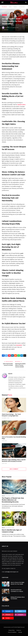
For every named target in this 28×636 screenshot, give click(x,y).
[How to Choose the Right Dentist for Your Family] (5, 584)
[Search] (26, 2)
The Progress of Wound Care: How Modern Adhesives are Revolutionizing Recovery (13, 500)
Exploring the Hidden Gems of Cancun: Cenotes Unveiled (20, 365)
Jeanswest (19, 345)
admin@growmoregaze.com (11, 571)
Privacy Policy (12, 630)
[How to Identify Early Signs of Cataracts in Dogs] (14, 518)
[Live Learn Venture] (14, 2)
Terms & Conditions (12, 632)
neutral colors (21, 104)
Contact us (18, 630)
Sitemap (20, 632)
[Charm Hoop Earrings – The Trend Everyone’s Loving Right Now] (14, 405)
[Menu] (2, 2)
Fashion (4, 15)
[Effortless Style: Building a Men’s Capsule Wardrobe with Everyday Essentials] (14, 450)
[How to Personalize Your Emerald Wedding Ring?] (14, 428)
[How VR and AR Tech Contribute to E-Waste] (5, 591)
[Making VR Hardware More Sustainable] (5, 598)
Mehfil (8, 27)
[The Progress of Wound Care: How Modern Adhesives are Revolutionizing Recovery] (14, 487)
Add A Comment (14, 469)
